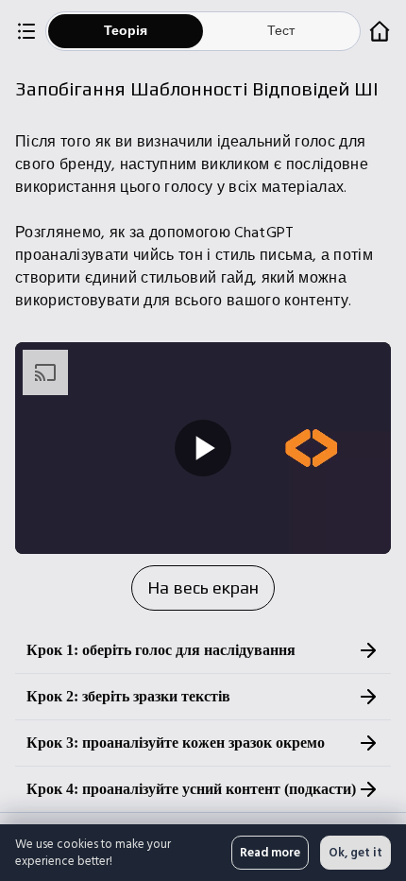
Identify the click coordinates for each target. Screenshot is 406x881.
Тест (281, 31)
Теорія (125, 31)
